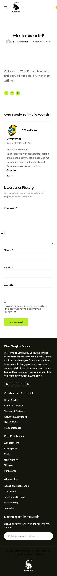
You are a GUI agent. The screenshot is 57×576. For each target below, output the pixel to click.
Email (8, 267)
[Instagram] (21, 384)
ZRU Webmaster (20, 41)
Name (8, 250)
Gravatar (11, 170)
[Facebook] (7, 384)
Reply (12, 176)
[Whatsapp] (14, 384)
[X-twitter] (28, 384)
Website (8, 285)
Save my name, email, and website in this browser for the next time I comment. (26, 309)
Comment (10, 208)
